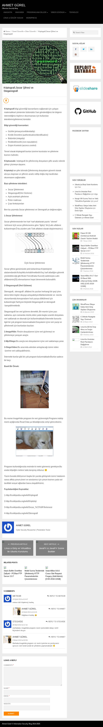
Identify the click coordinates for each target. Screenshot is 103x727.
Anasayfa (8, 12)
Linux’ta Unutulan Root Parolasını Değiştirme (87, 342)
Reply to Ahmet (58, 609)
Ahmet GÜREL (13, 5)
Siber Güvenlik (58, 12)
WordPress (31, 18)
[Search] (73, 32)
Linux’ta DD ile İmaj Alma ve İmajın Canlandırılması (88, 329)
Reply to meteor (57, 596)
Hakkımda (19, 12)
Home (8, 31)
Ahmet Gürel (29, 609)
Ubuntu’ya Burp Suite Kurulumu (86, 184)
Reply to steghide (56, 622)
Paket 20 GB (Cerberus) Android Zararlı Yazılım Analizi (89, 235)
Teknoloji (73, 12)
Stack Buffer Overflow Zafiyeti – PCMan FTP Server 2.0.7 (13, 573)
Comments (9, 665)
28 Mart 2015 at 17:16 (20, 625)
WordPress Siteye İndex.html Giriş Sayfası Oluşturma (88, 307)
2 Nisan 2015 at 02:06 (20, 640)
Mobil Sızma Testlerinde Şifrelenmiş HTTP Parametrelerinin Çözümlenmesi (87, 263)
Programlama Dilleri (36, 12)
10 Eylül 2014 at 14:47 (20, 599)
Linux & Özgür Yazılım (13, 18)
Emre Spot (79, 211)
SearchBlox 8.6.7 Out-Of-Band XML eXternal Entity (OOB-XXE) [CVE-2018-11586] (89, 281)
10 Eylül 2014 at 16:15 (29, 612)
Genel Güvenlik (17, 31)
